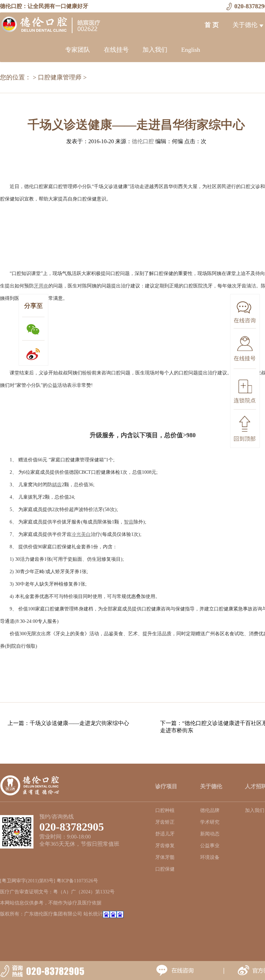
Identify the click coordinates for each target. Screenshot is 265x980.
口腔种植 (165, 810)
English (190, 49)
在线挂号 (116, 49)
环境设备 (209, 857)
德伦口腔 (143, 141)
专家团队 (77, 49)
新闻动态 (209, 833)
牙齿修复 (165, 845)
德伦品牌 (209, 810)
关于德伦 (245, 24)
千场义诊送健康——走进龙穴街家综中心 (79, 723)
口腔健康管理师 (59, 77)
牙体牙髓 (165, 857)
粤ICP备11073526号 (77, 880)
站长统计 (93, 914)
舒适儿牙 (165, 833)
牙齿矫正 (165, 822)
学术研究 (209, 822)
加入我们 (155, 49)
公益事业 (209, 845)
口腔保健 (165, 869)
